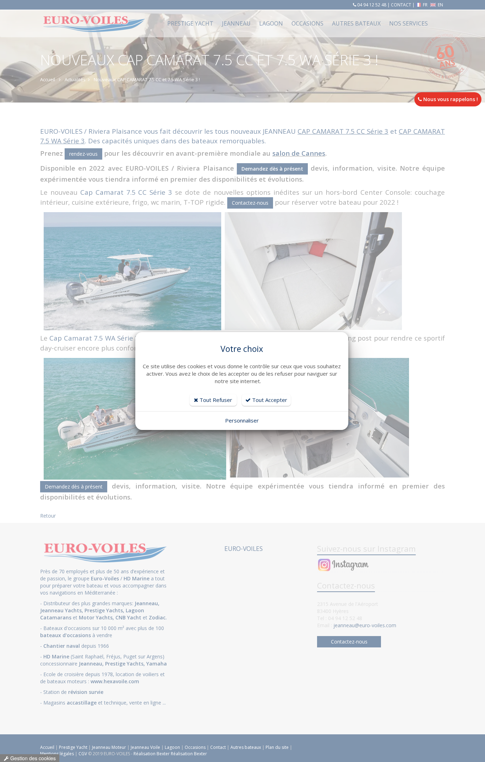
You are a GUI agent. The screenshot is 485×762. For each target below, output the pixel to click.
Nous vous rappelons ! (450, 99)
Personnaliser (242, 420)
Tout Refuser (215, 399)
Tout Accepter (269, 399)
